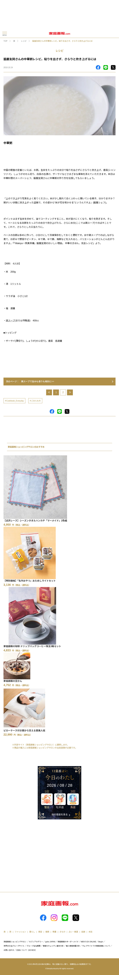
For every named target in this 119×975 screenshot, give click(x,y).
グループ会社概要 (33, 946)
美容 (40, 932)
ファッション (20, 932)
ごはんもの (36, 401)
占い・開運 (73, 932)
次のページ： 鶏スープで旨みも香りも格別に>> (30, 381)
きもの (62, 932)
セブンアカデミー (36, 942)
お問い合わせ (9, 950)
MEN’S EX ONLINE (88, 942)
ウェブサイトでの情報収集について (96, 946)
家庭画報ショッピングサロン (15, 942)
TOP (5, 41)
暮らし (32, 932)
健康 (47, 932)
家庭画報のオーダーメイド (68, 942)
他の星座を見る (60, 814)
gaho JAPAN (50, 942)
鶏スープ (10, 320)
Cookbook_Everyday (15, 401)
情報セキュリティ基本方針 (53, 946)
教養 (54, 932)
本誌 (90, 932)
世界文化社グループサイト (14, 946)
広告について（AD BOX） (26, 950)
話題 (83, 932)
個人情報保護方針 (73, 946)
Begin (100, 942)
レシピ (24, 41)
